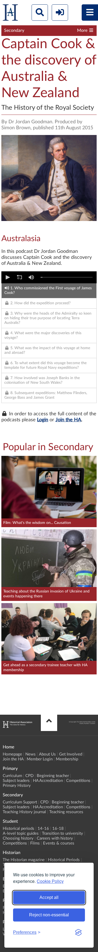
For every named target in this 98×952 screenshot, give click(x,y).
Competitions (78, 781)
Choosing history (18, 838)
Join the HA (68, 419)
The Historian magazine (24, 860)
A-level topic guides (21, 833)
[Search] (40, 12)
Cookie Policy (50, 881)
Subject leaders (16, 781)
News (30, 754)
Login (42, 419)
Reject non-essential (49, 915)
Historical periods (18, 829)
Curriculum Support (20, 802)
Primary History (17, 786)
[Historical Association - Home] (17, 726)
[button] (7, 277)
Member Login (40, 759)
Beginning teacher (53, 776)
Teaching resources (66, 812)
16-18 (58, 829)
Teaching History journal (24, 812)
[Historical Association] (10, 13)
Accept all (49, 897)
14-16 (43, 829)
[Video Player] (49, 277)
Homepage (12, 754)
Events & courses (58, 843)
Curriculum (12, 776)
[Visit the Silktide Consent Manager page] (78, 932)
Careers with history (55, 838)
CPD (29, 776)
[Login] (60, 12)
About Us (47, 754)
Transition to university (62, 833)
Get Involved (70, 754)
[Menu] (90, 12)
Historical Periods (64, 860)
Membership (67, 759)
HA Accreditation (48, 781)
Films (35, 843)
